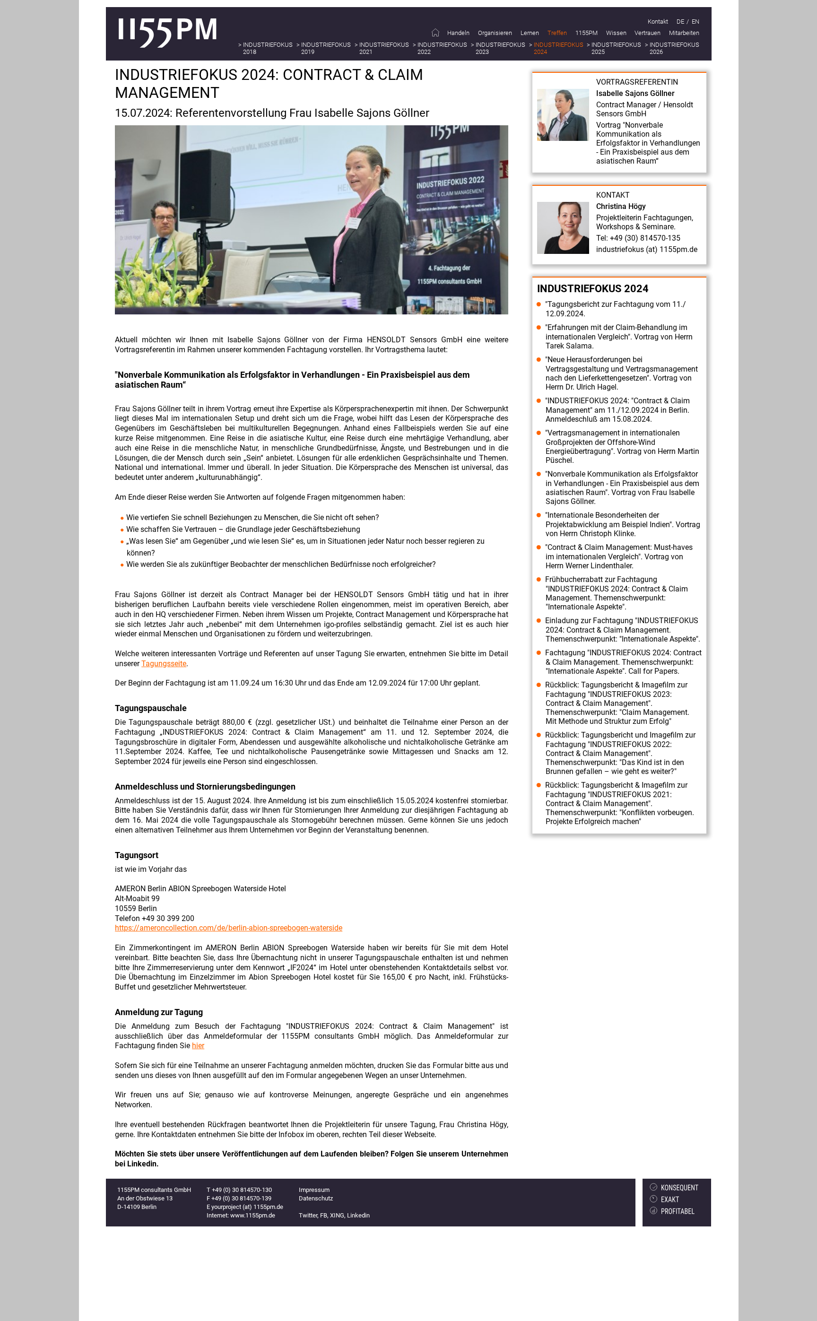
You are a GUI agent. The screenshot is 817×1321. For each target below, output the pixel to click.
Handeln (458, 32)
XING (337, 1215)
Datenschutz (316, 1198)
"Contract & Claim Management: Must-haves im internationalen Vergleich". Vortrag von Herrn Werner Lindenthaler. (619, 556)
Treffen (557, 32)
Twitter (308, 1215)
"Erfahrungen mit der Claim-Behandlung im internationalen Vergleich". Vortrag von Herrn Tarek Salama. (619, 336)
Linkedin (358, 1215)
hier (198, 1045)
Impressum (314, 1189)
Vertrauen (647, 32)
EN (695, 21)
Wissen (616, 32)
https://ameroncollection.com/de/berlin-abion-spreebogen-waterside (228, 927)
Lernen (530, 32)
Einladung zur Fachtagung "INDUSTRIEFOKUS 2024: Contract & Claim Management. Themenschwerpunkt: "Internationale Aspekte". (622, 629)
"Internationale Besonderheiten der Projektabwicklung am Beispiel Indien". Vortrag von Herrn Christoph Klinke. (622, 524)
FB (323, 1215)
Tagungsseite (163, 663)
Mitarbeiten (684, 32)
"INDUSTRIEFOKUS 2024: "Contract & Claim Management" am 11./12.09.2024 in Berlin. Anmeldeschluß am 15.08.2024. (617, 410)
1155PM (586, 32)
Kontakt (658, 21)
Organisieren (495, 32)
